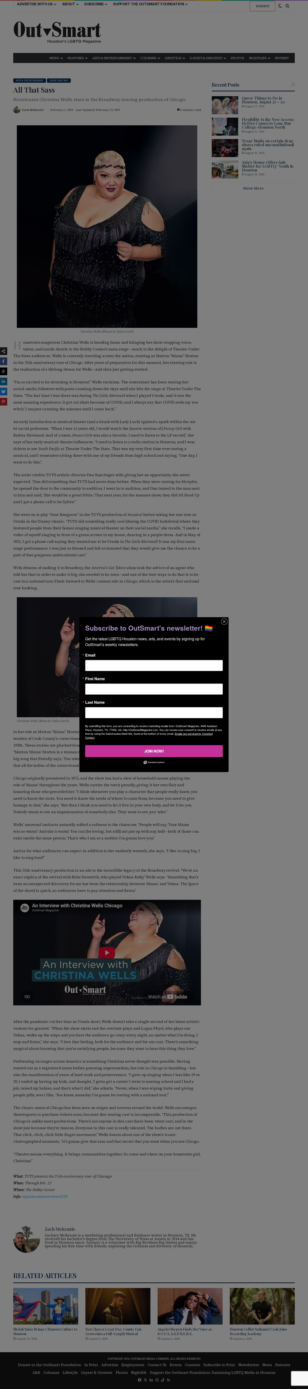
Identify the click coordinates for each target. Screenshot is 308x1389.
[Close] (224, 621)
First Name (95, 678)
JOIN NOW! (154, 751)
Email (90, 655)
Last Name (95, 702)
